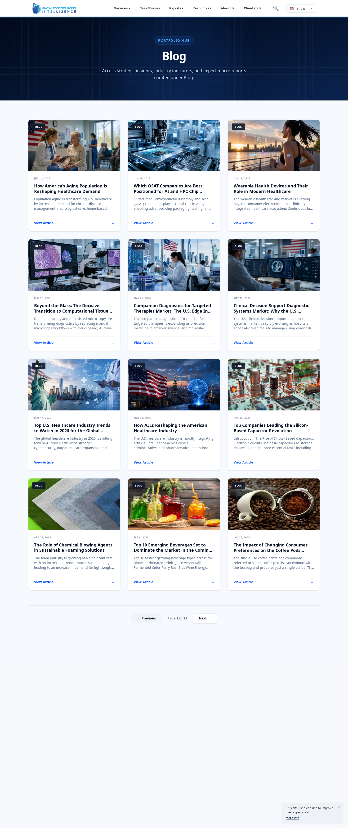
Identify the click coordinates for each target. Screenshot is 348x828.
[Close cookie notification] (338, 807)
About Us (228, 8)
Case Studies (149, 8)
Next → (205, 618)
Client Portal (253, 8)
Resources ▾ (202, 8)
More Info (292, 818)
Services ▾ (122, 8)
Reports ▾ (176, 8)
